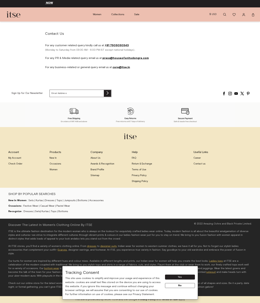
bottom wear (51, 268)
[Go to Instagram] (230, 92)
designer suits (108, 246)
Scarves (62, 249)
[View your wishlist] (234, 14)
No (180, 285)
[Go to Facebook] (224, 92)
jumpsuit (211, 272)
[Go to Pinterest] (248, 92)
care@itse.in (121, 67)
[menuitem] (97, 14)
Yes (180, 277)
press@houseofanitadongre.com (125, 58)
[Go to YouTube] (236, 92)
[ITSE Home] (13, 14)
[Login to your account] (244, 14)
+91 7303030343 (117, 45)
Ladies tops (216, 261)
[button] (224, 14)
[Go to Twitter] (242, 92)
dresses (91, 246)
